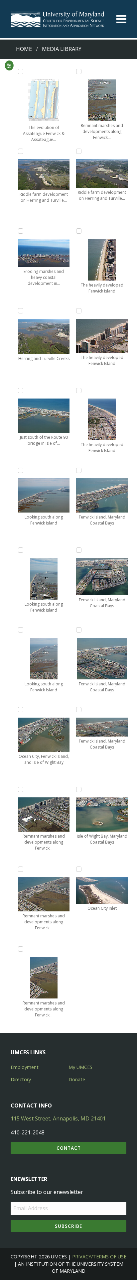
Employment (25, 1067)
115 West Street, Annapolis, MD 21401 (58, 1118)
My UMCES (80, 1067)
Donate (76, 1079)
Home (24, 49)
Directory (21, 1079)
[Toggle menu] (121, 19)
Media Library (61, 49)
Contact (69, 1148)
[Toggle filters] (9, 65)
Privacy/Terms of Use (99, 1256)
